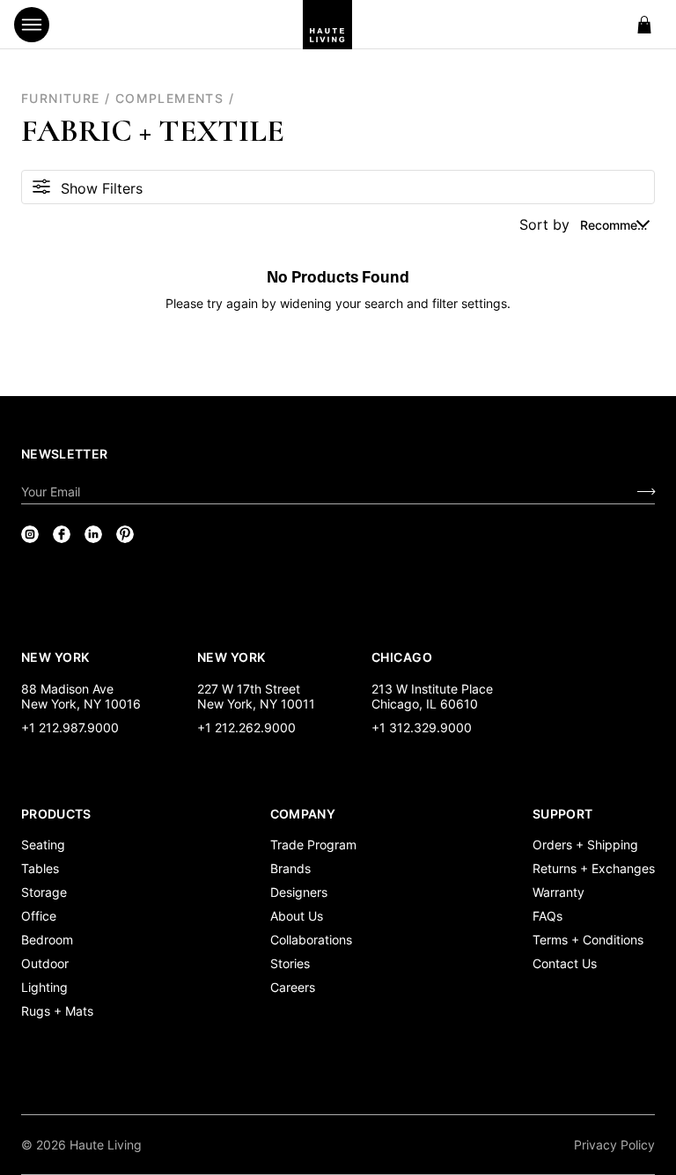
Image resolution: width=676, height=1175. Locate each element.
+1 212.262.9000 (246, 727)
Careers (292, 987)
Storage (44, 892)
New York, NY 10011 (256, 703)
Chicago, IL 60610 (424, 703)
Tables (40, 868)
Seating (43, 844)
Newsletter (64, 453)
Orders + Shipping (585, 844)
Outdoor (45, 963)
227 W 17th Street (248, 688)
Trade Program (313, 844)
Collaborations (311, 939)
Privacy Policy (614, 1144)
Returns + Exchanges (594, 868)
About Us (296, 915)
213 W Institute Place (432, 688)
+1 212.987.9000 (70, 727)
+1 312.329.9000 (421, 727)
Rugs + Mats (57, 1010)
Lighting (44, 987)
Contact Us (565, 963)
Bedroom (47, 939)
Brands (290, 868)
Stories (290, 963)
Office (38, 915)
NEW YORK (56, 657)
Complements (169, 98)
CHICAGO (401, 657)
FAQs (547, 915)
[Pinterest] (125, 534)
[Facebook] (61, 534)
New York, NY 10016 (81, 703)
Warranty (558, 892)
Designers (298, 892)
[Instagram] (30, 534)
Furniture (60, 98)
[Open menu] (31, 24)
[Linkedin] (93, 534)
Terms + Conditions (588, 939)
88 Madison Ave (67, 688)
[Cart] (644, 24)
